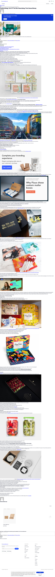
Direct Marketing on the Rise (4, 48)
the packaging (19, 449)
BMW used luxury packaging (20, 237)
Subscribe (1, 41)
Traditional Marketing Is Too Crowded (5, 47)
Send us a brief (27, 546)
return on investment (25, 488)
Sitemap (36, 551)
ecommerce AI (13, 140)
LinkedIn (36, 562)
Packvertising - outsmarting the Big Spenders (7, 46)
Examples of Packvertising (4, 50)
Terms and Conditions (11, 40)
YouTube (36, 563)
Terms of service (37, 548)
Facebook (36, 565)
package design (43, 175)
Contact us (26, 545)
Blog (0, 6)
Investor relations (27, 557)
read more (40, 575)
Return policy (26, 549)
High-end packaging (21, 208)
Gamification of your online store (5, 140)
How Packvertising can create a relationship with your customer (9, 49)
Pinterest (36, 559)
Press (25, 552)
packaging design (28, 151)
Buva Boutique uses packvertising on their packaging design (29, 97)
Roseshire (1, 373)
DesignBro (29, 495)
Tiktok (36, 560)
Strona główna (2, 5)
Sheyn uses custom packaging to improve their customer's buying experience (28, 479)
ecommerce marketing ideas (28, 140)
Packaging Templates (38, 546)
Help (25, 548)
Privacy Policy (18, 40)
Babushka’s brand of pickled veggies (12, 413)
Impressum (26, 551)
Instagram (36, 556)
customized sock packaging (12, 329)
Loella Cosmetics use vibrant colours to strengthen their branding (29, 272)
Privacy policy (37, 549)
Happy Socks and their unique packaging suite (32, 328)
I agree (40, 572)
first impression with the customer (12, 99)
